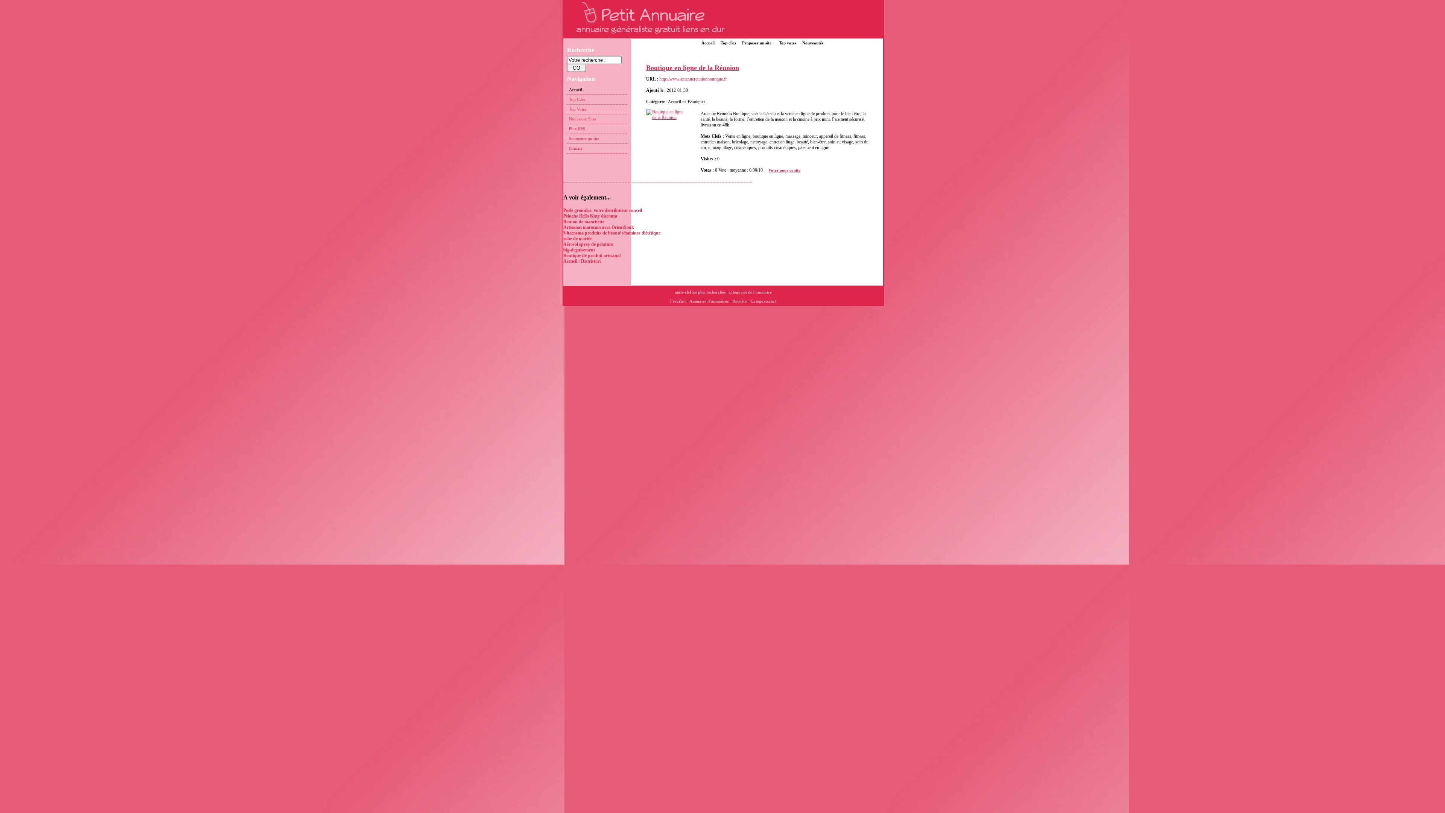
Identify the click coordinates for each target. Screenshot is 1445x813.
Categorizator (763, 301)
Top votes (787, 43)
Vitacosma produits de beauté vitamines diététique (611, 233)
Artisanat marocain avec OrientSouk (598, 227)
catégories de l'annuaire (750, 292)
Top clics (728, 43)
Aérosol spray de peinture (588, 244)
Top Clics (577, 99)
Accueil (708, 43)
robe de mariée (577, 238)
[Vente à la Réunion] (668, 117)
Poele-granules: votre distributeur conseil (602, 210)
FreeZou (678, 301)
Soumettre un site (584, 138)
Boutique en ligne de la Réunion (692, 68)
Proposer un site (756, 43)
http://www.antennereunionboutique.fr (693, 79)
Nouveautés (812, 43)
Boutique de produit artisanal (592, 255)
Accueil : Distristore (582, 261)
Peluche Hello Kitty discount (590, 216)
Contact (575, 148)
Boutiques (696, 101)
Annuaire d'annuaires (709, 301)
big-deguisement (579, 250)
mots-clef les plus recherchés (700, 292)
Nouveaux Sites (582, 119)
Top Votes (577, 109)
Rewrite (739, 301)
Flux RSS (577, 128)
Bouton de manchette (583, 221)
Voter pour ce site (784, 170)
